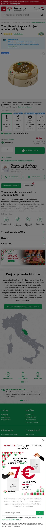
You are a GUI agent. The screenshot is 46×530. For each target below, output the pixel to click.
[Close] (43, 440)
